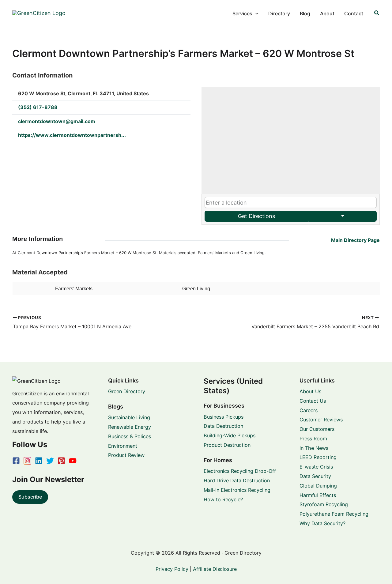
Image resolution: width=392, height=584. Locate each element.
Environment (122, 446)
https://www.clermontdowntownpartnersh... (72, 135)
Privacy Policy (172, 569)
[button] (255, 13)
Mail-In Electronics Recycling (237, 490)
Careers (309, 410)
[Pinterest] (61, 461)
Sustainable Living (129, 417)
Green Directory (126, 391)
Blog (305, 13)
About (327, 13)
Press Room (313, 438)
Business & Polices (129, 436)
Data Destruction (223, 426)
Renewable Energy (129, 427)
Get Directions (256, 216)
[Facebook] (16, 461)
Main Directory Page (355, 240)
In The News (314, 448)
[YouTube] (73, 461)
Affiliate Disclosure (215, 569)
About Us (310, 391)
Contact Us (313, 401)
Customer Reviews (321, 419)
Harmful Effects (318, 495)
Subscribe (30, 497)
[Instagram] (27, 461)
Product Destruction (227, 445)
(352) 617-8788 (38, 107)
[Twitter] (50, 461)
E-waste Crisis (316, 467)
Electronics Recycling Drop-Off (240, 471)
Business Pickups (223, 417)
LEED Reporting (318, 457)
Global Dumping (318, 486)
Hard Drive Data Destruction (237, 480)
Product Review (126, 455)
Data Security (315, 476)
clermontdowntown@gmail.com (56, 121)
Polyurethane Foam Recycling (334, 514)
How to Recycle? (223, 499)
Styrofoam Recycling (324, 504)
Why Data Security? (322, 523)
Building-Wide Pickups (229, 435)
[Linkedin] (39, 461)
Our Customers (317, 429)
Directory (279, 13)
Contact (353, 13)
